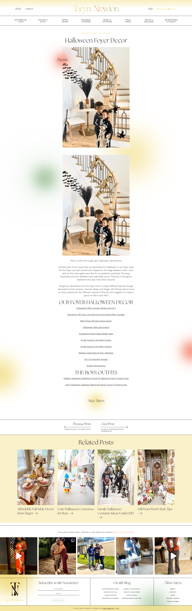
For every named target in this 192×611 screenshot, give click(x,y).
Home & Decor (110, 595)
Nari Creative (108, 608)
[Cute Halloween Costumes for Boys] (75, 504)
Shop (150, 9)
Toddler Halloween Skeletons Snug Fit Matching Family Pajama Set (96, 378)
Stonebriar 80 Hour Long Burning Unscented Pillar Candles (96, 314)
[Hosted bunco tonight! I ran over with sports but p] (173, 556)
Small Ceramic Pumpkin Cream (96, 340)
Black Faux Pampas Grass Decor (96, 321)
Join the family (58, 600)
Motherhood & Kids (110, 589)
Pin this (62, 60)
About (18, 9)
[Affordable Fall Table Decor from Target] (35, 504)
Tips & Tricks (131, 595)
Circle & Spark (173, 601)
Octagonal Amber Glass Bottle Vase (96, 333)
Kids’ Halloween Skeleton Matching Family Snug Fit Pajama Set (96, 384)
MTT (117, 608)
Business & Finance (110, 598)
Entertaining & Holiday (132, 598)
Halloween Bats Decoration (96, 327)
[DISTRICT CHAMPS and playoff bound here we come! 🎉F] (96, 556)
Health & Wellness (132, 592)
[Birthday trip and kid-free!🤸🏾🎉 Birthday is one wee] (57, 556)
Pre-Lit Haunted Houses (96, 359)
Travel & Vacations (132, 589)
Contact (29, 9)
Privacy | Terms (173, 598)
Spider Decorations (96, 365)
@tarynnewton (125, 532)
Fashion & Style (110, 592)
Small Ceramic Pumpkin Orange (96, 346)
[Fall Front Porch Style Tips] (156, 504)
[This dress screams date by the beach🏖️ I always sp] (18, 556)
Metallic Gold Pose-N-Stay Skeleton (96, 353)
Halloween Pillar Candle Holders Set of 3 (96, 308)
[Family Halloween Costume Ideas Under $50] (116, 504)
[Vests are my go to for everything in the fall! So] (134, 556)
